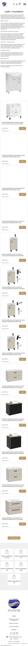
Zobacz (22, 128)
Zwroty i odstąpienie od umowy (6, 645)
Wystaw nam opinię (14, 626)
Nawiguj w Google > (14, 623)
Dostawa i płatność (24, 643)
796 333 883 (15, 638)
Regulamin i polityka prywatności (14, 643)
